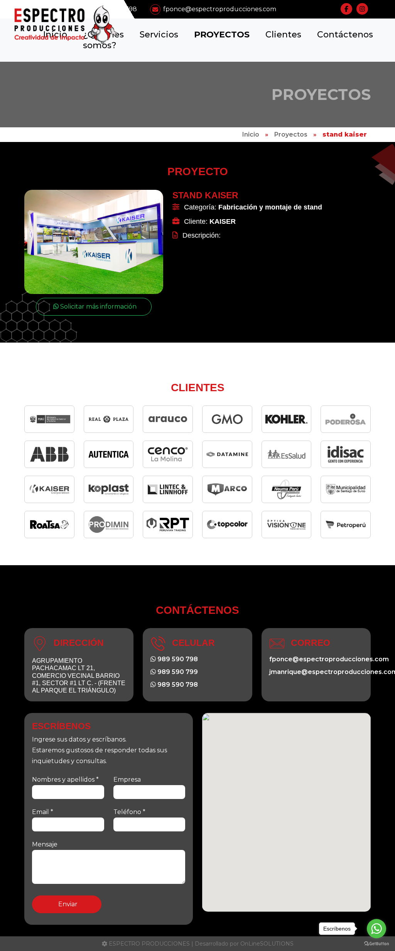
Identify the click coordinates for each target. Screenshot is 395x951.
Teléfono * (129, 812)
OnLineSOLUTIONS (267, 943)
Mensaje (44, 844)
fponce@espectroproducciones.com (219, 9)
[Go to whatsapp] (376, 928)
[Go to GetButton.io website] (376, 943)
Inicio (250, 134)
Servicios (159, 34)
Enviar (68, 904)
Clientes (283, 34)
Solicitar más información (98, 306)
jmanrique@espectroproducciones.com (316, 672)
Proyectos (222, 34)
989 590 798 (177, 659)
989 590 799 (177, 672)
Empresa (127, 779)
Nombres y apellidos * (65, 779)
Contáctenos (345, 34)
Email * (42, 812)
